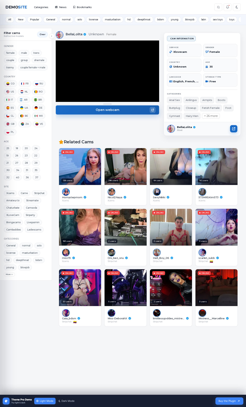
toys (231, 19)
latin (203, 19)
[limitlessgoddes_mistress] (182, 287)
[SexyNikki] (182, 166)
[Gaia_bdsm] (92, 287)
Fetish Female (211, 107)
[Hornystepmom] (92, 166)
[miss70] (92, 227)
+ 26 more (211, 116)
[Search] (218, 7)
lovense (93, 19)
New (20, 19)
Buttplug (174, 107)
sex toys (217, 19)
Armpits (207, 100)
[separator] (107, 104)
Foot (228, 107)
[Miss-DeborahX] (137, 287)
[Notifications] (227, 7)
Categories (41, 7)
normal (66, 19)
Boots (221, 100)
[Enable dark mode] (237, 7)
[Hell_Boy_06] (182, 227)
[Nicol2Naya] (137, 166)
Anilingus (191, 100)
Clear (42, 34)
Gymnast (174, 115)
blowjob (189, 19)
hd (128, 19)
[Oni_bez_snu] (137, 227)
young (175, 19)
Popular (34, 19)
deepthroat (143, 19)
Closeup (191, 107)
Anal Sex (174, 100)
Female (111, 34)
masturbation (113, 19)
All (9, 19)
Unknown (96, 34)
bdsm (160, 19)
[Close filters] (51, 36)
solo (79, 19)
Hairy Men (192, 115)
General (50, 19)
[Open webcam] (233, 128)
